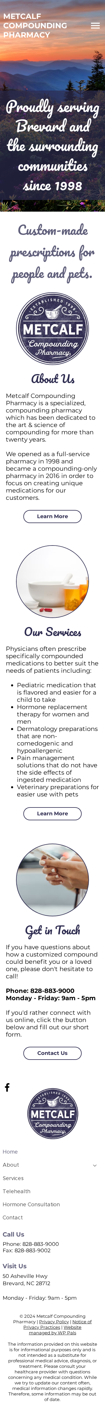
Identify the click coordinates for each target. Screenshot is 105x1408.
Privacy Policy (54, 1321)
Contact (13, 1218)
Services (13, 1178)
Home (10, 1152)
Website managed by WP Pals (55, 1330)
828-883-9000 (52, 990)
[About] (95, 1165)
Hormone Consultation (31, 1204)
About (11, 1165)
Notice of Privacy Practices (57, 1324)
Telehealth (16, 1191)
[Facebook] (7, 1087)
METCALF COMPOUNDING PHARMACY (35, 26)
